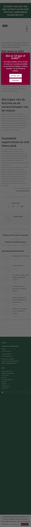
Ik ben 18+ (15, 76)
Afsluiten (15, 80)
